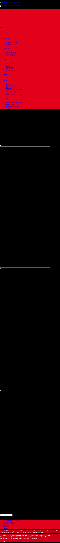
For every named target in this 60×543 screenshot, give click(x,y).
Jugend (5, 59)
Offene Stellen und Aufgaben (14, 89)
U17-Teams (9, 63)
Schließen (2, 541)
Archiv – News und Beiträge (14, 95)
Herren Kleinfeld (11, 54)
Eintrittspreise (10, 86)
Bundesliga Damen (11, 44)
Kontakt (8, 84)
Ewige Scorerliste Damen (13, 108)
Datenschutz (6, 526)
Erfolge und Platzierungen (14, 103)
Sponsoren (6, 74)
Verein (5, 80)
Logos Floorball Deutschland (11, 520)
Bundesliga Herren (11, 42)
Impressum (6, 525)
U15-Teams (9, 65)
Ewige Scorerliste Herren (13, 106)
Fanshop (8, 93)
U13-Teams (9, 67)
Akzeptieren (39, 532)
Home (5, 32)
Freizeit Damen (10, 55)
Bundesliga (6, 38)
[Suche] (0, 513)
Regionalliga (6, 48)
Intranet (5, 528)
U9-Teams (9, 70)
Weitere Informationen (29, 532)
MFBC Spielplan (11, 91)
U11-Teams (9, 68)
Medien (8, 88)
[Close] (0, 516)
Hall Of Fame (10, 104)
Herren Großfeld (11, 52)
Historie (5, 99)
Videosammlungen (8, 522)
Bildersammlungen (8, 523)
